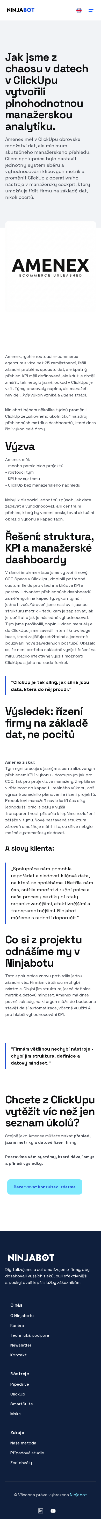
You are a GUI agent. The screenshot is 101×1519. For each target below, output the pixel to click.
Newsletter (20, 1345)
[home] (20, 10)
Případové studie (27, 1453)
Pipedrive (19, 1384)
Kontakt (18, 1355)
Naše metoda (23, 1443)
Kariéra (17, 1325)
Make (15, 1413)
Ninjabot (78, 1495)
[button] (91, 10)
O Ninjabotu (22, 1315)
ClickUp (17, 1394)
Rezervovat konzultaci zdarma (45, 1187)
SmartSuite (21, 1404)
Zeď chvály (21, 1462)
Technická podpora (29, 1335)
